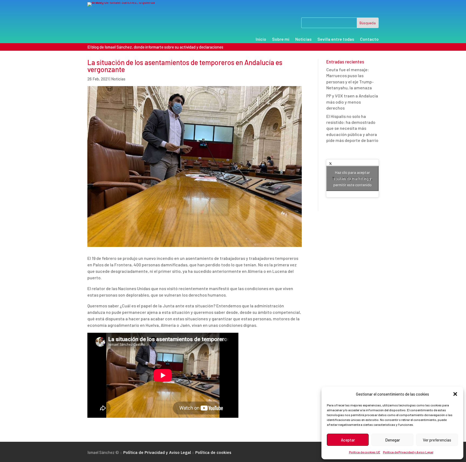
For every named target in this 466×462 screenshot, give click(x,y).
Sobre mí (280, 39)
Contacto (369, 39)
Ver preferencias (437, 439)
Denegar (392, 439)
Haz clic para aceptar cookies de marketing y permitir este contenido (352, 178)
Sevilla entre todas (335, 39)
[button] (455, 394)
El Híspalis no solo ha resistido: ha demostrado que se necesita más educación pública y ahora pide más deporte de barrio (352, 128)
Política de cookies (213, 452)
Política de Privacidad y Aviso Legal (408, 452)
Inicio (261, 39)
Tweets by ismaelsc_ (352, 178)
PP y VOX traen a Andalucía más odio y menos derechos (352, 101)
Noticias (303, 39)
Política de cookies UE (364, 452)
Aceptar (348, 439)
